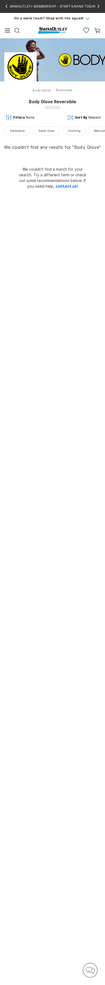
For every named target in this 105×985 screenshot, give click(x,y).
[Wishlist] (86, 30)
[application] (90, 970)
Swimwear (17, 131)
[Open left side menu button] (7, 30)
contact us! (66, 186)
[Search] (17, 30)
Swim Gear (46, 131)
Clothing (74, 131)
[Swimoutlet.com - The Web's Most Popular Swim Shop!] (52, 30)
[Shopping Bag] (97, 30)
